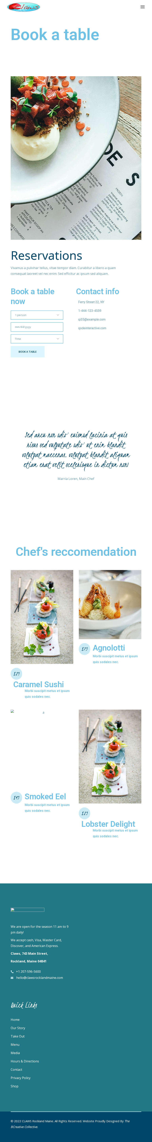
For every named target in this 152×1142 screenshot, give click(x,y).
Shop (14, 1086)
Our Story (18, 1028)
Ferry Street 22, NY (91, 302)
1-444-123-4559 (89, 311)
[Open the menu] (142, 7)
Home (15, 1019)
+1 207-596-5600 (28, 971)
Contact (16, 1069)
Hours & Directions (25, 1061)
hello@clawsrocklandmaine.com (39, 977)
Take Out (18, 1036)
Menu (15, 1044)
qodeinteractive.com (92, 328)
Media (15, 1053)
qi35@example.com (91, 319)
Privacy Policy (20, 1078)
